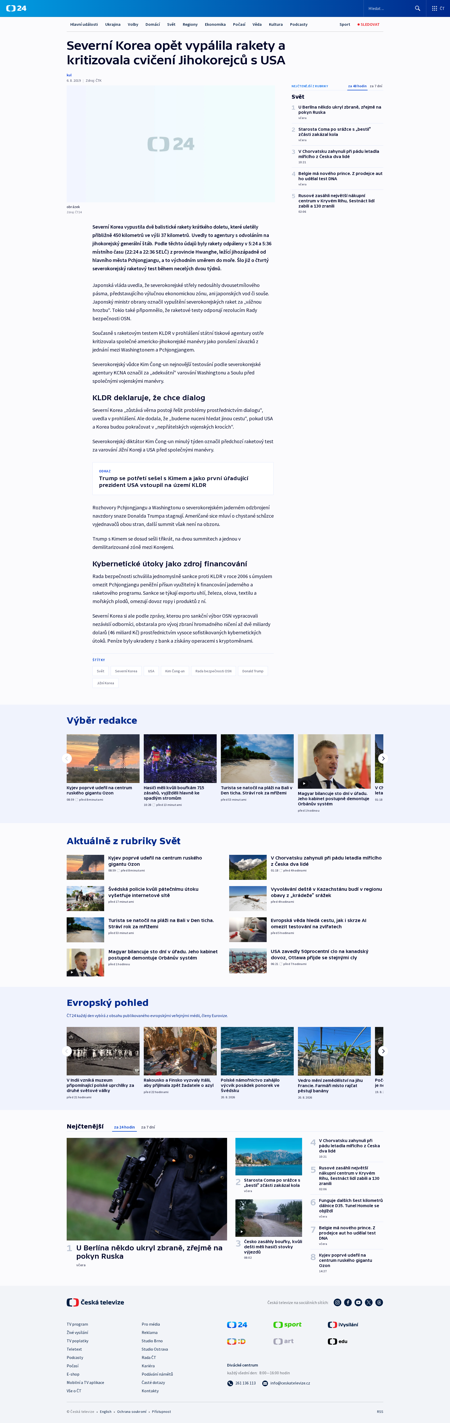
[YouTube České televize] (358, 1302)
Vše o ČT (74, 1390)
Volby (133, 24)
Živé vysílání (77, 1332)
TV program (77, 1324)
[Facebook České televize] (348, 1302)
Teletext (74, 1349)
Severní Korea (126, 671)
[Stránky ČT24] (237, 1324)
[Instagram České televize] (337, 1302)
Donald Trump (253, 671)
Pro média (151, 1324)
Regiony (190, 24)
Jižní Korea (105, 683)
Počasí (239, 24)
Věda (257, 24)
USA (151, 671)
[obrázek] (171, 143)
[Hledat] (417, 8)
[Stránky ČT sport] (287, 1324)
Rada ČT (149, 1357)
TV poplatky (77, 1340)
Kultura (276, 24)
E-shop (73, 1374)
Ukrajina (113, 24)
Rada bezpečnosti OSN (214, 671)
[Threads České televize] (379, 1302)
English (105, 1411)
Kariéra (148, 1365)
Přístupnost (161, 1411)
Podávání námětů (157, 1374)
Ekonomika (215, 24)
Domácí (153, 24)
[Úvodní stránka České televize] (96, 1302)
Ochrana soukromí (131, 1411)
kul (69, 75)
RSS (380, 1411)
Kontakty (150, 1390)
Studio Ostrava (155, 1349)
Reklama (150, 1332)
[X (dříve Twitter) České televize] (369, 1302)
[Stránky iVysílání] (343, 1324)
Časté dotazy (153, 1382)
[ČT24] (16, 8)
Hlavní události (84, 24)
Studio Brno (152, 1340)
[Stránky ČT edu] (337, 1341)
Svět (171, 24)
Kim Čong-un (175, 671)
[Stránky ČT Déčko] (236, 1341)
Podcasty (299, 24)
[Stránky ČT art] (283, 1341)
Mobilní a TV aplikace (85, 1382)
